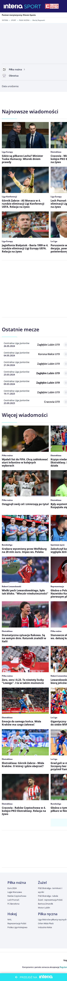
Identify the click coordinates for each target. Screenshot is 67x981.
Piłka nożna (24, 20)
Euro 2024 (12, 888)
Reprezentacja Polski (16, 923)
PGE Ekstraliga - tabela (48, 896)
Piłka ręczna (47, 913)
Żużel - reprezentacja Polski (50, 899)
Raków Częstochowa (16, 896)
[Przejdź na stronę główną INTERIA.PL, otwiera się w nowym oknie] (13, 6)
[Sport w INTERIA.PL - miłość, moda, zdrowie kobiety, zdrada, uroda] (32, 6)
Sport (13, 20)
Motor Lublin (44, 907)
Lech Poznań (13, 899)
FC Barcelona (13, 903)
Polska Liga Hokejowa (17, 927)
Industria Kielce (45, 927)
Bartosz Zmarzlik (45, 903)
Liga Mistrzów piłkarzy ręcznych (52, 919)
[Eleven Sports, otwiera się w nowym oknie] (52, 6)
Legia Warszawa (14, 892)
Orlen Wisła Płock (46, 923)
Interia (5, 20)
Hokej (12, 913)
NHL (9, 919)
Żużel (42, 882)
